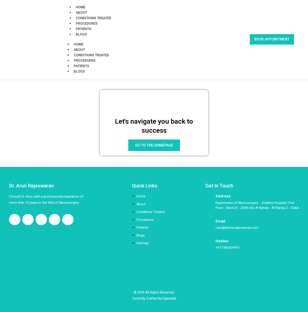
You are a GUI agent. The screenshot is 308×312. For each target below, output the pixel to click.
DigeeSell (169, 298)
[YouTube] (68, 219)
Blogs (81, 34)
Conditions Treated (93, 18)
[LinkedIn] (54, 219)
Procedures (86, 23)
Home (80, 7)
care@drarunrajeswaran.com (237, 228)
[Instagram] (41, 219)
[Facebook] (14, 219)
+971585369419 (227, 248)
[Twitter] (28, 219)
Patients (83, 29)
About (81, 13)
